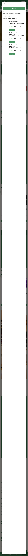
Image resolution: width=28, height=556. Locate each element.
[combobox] (13, 16)
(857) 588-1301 (13, 52)
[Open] (24, 16)
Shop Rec (11, 30)
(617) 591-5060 (13, 40)
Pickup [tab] (14, 8)
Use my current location (10, 18)
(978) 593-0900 (13, 28)
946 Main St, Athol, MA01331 (15, 25)
